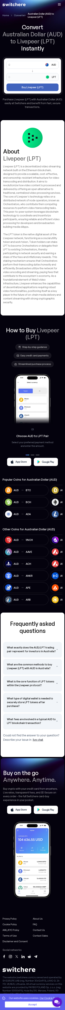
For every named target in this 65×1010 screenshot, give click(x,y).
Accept (32, 1004)
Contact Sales (40, 935)
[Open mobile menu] (59, 4)
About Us (38, 918)
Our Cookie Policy (50, 998)
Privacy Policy (10, 918)
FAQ (35, 924)
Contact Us (39, 930)
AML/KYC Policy (11, 930)
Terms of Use (10, 935)
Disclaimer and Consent (15, 941)
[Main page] (14, 4)
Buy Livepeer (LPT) (32, 87)
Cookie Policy (10, 924)
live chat (38, 739)
